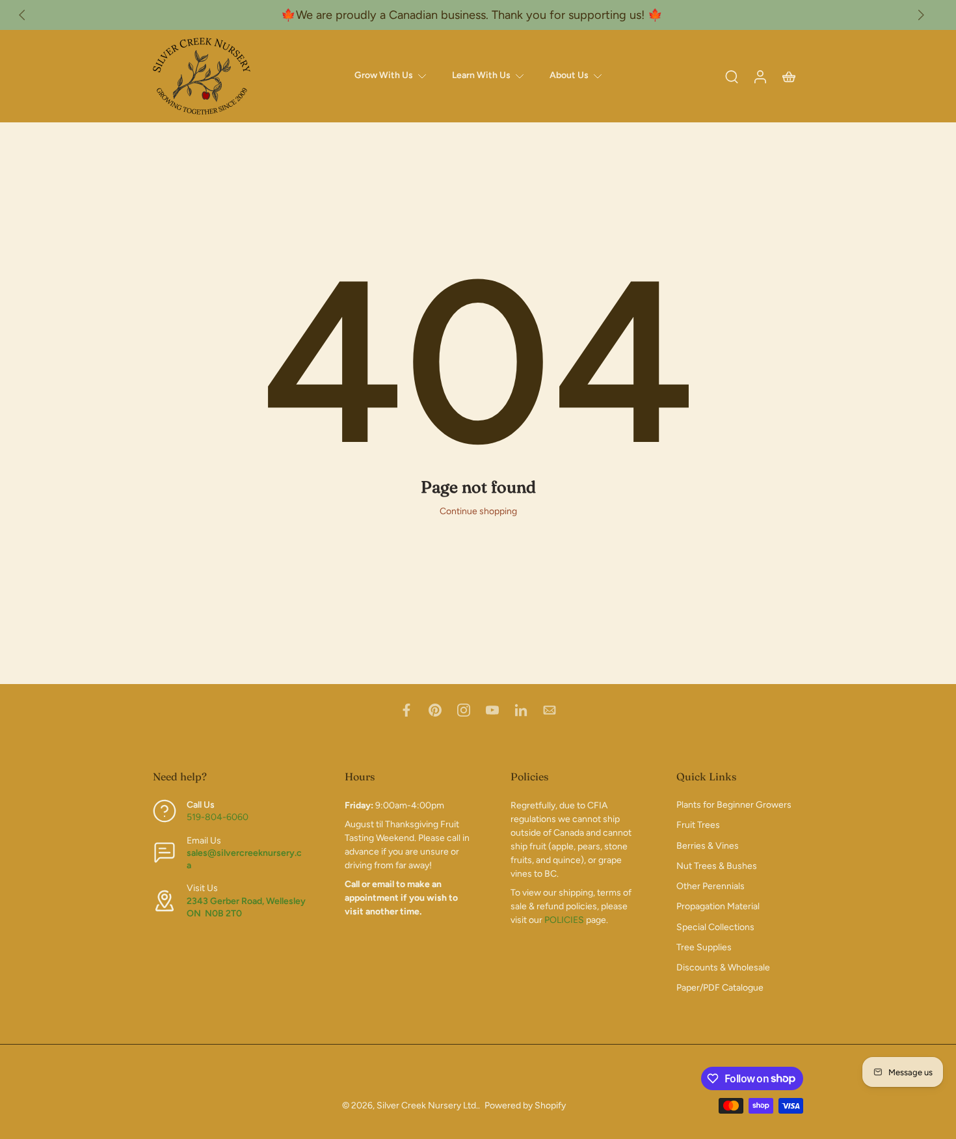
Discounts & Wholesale (723, 967)
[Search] (731, 76)
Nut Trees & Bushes (716, 865)
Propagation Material (718, 906)
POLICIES (564, 920)
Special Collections (715, 926)
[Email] (549, 710)
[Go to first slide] (921, 15)
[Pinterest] (435, 710)
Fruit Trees (698, 824)
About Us (569, 75)
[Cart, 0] (789, 76)
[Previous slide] (22, 15)
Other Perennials (710, 886)
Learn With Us (481, 75)
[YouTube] (492, 710)
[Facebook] (406, 710)
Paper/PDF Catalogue (719, 987)
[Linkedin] (521, 710)
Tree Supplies (704, 947)
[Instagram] (463, 710)
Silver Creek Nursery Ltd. (427, 1105)
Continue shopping (478, 511)
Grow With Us (383, 75)
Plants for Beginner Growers (733, 804)
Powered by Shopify (525, 1105)
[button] (229, 776)
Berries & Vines (707, 845)
